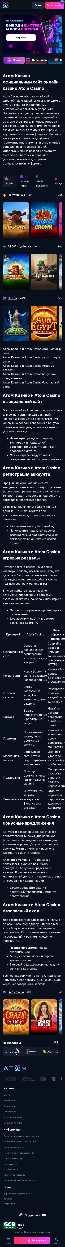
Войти (38, 5)
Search (57, 1243)
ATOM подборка (42, 183)
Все (60, 195)
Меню (8, 1243)
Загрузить (21, 37)
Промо (17, 60)
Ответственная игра (13, 1158)
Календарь (39, 59)
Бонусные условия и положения (20, 1141)
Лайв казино (10, 1111)
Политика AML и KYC (14, 1147)
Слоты (7, 1095)
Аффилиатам (10, 1203)
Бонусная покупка (13, 1123)
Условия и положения (14, 1175)
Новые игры (25, 183)
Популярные (10, 1106)
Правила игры (10, 1169)
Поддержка (32, 1215)
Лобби (9, 183)
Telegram (8, 1199)
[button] (51, 44)
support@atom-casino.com (17, 1194)
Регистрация (54, 5)
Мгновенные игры (13, 1117)
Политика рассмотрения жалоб (19, 1180)
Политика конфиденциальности (19, 1153)
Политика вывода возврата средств (21, 1136)
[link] (13, 1051)
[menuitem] (13, 1095)
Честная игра (10, 1164)
